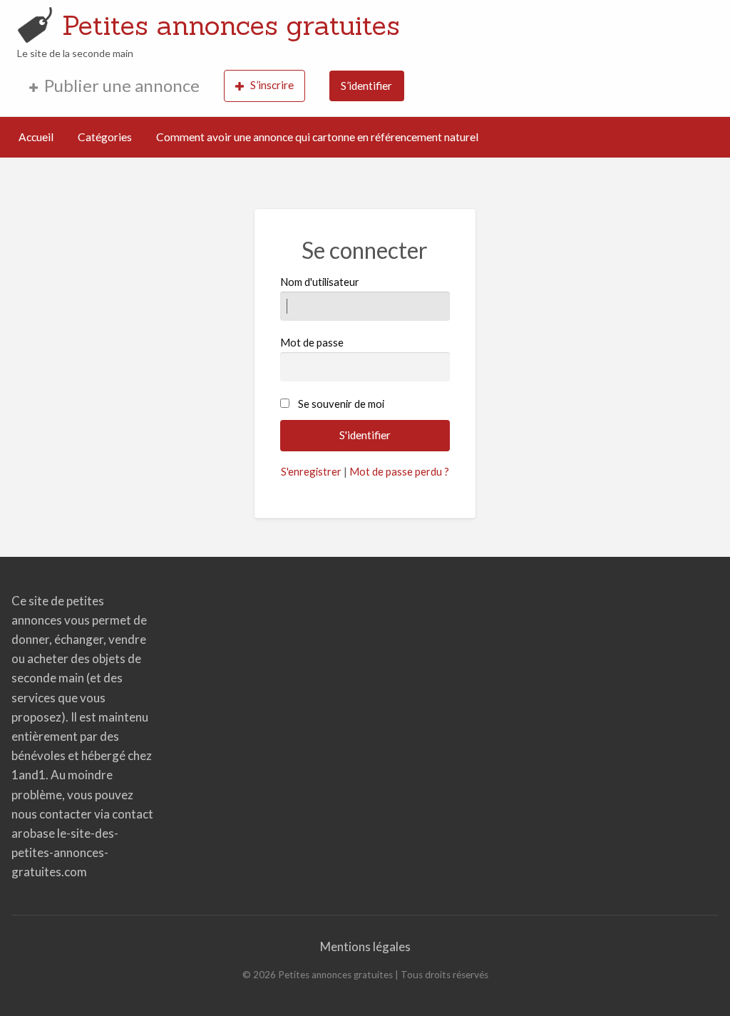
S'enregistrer (311, 471)
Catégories (105, 136)
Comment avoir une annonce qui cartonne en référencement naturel (317, 136)
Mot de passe (312, 342)
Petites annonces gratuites (231, 25)
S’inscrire (272, 84)
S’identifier (366, 85)
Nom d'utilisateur (319, 281)
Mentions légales (365, 946)
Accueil (36, 136)
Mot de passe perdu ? (399, 471)
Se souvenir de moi (341, 403)
